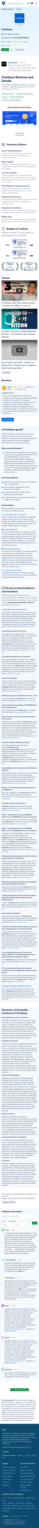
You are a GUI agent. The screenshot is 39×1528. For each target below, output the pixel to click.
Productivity (20, 1503)
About (34, 1455)
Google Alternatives (27, 1473)
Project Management (9, 1508)
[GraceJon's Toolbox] (2, 1369)
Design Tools (30, 1498)
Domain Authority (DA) (12, 549)
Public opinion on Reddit (12, 570)
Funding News (7, 1479)
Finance (33, 1508)
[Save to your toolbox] (19, 25)
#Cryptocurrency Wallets (24, 94)
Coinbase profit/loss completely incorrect (16, 986)
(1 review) (24, 42)
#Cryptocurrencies (8, 94)
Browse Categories (8, 1467)
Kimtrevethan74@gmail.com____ (15, 1329)
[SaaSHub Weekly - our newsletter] (28, 3)
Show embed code (19, 247)
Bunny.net (18, 1520)
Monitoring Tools (23, 1508)
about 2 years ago (29, 626)
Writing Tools (29, 1505)
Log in (4, 1221)
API (3, 1458)
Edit (4, 42)
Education (5, 1511)
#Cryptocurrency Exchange (11, 100)
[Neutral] (19, 245)
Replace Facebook (26, 1470)
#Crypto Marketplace (16, 97)
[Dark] (31, 245)
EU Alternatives (25, 1490)
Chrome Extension (8, 1473)
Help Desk (10, 1503)
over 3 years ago (20, 389)
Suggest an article (9, 1202)
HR (23, 1505)
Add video (6, 372)
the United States (21, 38)
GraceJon (8, 1369)
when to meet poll (17, 1524)
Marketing (29, 1503)
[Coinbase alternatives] (19, 18)
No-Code (8, 1498)
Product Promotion (9, 1455)
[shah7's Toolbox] (4, 387)
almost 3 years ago (13, 673)
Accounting (6, 1505)
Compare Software (8, 1470)
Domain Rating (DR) (11, 529)
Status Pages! (7, 1476)
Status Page (20, 49)
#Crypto (4, 97)
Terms (25, 1516)
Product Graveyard (26, 1479)
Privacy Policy (15, 1516)
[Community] (32, 3)
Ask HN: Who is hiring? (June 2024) (14, 609)
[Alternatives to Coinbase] (12, 49)
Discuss (27, 1455)
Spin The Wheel (20, 1522)
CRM (4, 1503)
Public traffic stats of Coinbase (15, 514)
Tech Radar (24, 1467)
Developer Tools (18, 1498)
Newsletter (6, 1485)
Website (5, 49)
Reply (13, 1230)
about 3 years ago (26, 712)
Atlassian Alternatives (27, 1476)
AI (3, 1498)
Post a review (5, 45)
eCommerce (16, 1505)
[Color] (7, 245)
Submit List (6, 1482)
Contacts (20, 1455)
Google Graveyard (26, 1482)
